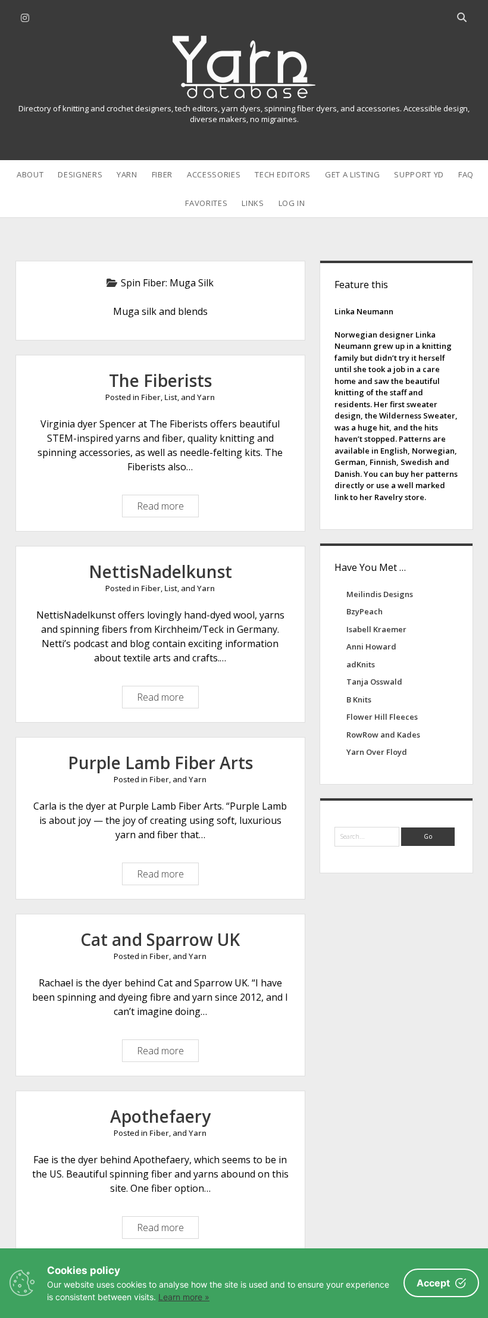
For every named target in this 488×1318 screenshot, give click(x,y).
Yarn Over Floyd (376, 752)
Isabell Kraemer (376, 629)
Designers (80, 174)
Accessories (213, 174)
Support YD (419, 174)
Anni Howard (371, 646)
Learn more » (183, 1297)
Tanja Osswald (374, 681)
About (30, 174)
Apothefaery (160, 1116)
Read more (163, 508)
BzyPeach (364, 611)
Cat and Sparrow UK (160, 939)
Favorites (206, 203)
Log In (292, 203)
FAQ (466, 174)
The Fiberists (160, 380)
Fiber (162, 174)
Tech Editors (283, 174)
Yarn (127, 174)
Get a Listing (352, 174)
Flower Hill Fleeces (382, 716)
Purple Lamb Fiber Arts (160, 762)
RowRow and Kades (383, 734)
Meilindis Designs (379, 594)
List (170, 397)
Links (253, 203)
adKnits (360, 664)
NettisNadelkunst (160, 571)
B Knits (358, 699)
